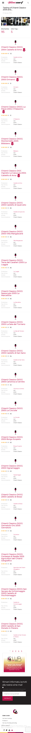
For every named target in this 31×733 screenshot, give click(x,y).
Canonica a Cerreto (18, 388)
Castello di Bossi (17, 503)
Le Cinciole (16, 417)
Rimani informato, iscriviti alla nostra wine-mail (14, 683)
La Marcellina (17, 302)
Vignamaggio (17, 475)
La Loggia (16, 271)
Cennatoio (16, 534)
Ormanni (15, 87)
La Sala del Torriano (18, 331)
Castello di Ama (17, 57)
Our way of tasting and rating (9, 723)
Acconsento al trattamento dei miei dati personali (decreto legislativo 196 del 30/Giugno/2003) (14, 690)
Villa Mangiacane (18, 240)
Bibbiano (15, 151)
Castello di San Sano (19, 360)
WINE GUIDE (6, 715)
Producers (5, 720)
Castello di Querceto (19, 212)
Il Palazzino (16, 119)
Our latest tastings (7, 718)
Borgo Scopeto (17, 446)
